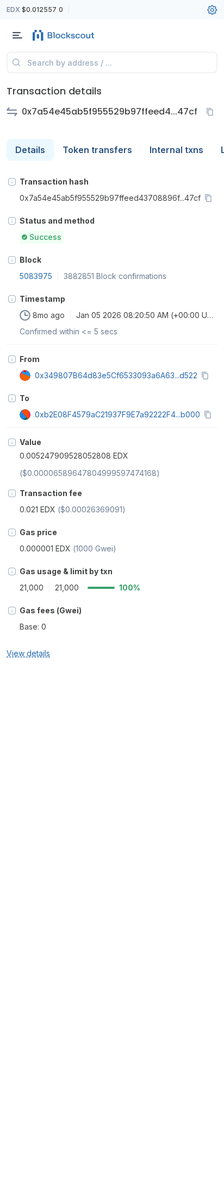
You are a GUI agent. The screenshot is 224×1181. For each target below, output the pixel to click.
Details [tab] (30, 149)
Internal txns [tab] (176, 149)
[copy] (212, 111)
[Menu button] (17, 35)
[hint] (12, 181)
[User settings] (212, 9)
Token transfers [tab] (97, 149)
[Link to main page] (65, 35)
